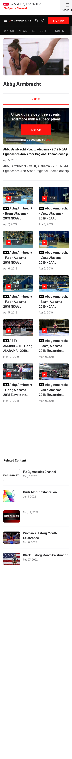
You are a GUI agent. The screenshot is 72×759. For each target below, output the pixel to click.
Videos (36, 99)
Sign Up (36, 129)
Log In (49, 139)
